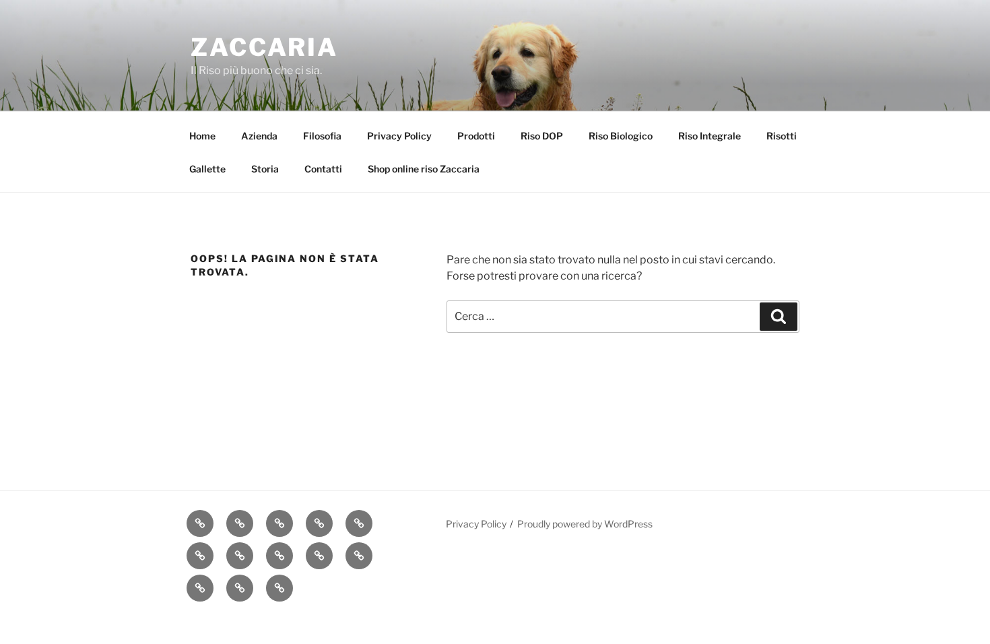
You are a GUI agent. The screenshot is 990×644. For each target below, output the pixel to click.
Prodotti (476, 135)
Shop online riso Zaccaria (424, 168)
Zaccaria (264, 47)
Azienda (259, 135)
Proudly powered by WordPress (585, 523)
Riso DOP (542, 135)
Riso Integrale (709, 135)
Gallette (207, 168)
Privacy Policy (399, 135)
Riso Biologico (621, 135)
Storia (265, 168)
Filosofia (322, 135)
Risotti (781, 135)
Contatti (323, 168)
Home (202, 135)
